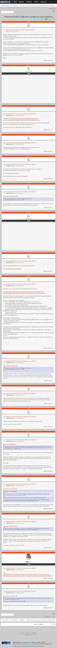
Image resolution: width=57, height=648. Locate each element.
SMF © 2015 (27, 632)
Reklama (28, 65)
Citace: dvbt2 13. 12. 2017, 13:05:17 (10, 488)
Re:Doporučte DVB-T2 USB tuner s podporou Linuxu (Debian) (21, 113)
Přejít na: (35, 624)
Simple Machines (33, 632)
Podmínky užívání (26, 646)
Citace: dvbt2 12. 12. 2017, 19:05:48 (10, 196)
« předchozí (50, 8)
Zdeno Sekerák (28, 552)
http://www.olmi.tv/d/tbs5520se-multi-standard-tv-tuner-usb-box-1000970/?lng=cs (23, 291)
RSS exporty (41, 646)
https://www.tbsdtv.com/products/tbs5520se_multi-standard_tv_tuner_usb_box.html (24, 293)
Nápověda (21, 1)
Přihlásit (36, 1)
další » (54, 8)
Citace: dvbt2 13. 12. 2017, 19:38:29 (10, 595)
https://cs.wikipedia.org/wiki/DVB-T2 (12, 268)
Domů (15, 1)
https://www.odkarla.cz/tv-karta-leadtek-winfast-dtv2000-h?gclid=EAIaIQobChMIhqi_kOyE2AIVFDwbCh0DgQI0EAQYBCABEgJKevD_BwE (21, 119)
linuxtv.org (22, 53)
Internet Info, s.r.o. (28, 643)
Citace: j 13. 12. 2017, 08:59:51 (9, 444)
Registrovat (44, 1)
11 (12, 12)
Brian (35, 634)
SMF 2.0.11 (22, 632)
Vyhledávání (29, 1)
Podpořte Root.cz (34, 646)
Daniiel (27, 634)
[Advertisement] (28, 89)
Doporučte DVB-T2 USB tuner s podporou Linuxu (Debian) (20, 29)
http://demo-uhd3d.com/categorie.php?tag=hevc (29, 541)
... (9, 12)
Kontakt (14, 646)
